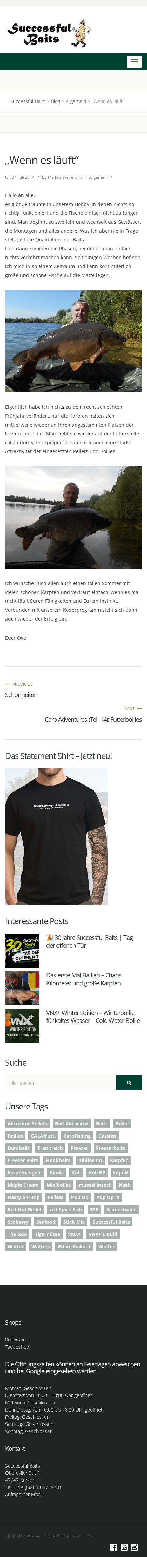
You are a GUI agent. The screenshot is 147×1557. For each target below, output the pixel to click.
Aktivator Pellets (27, 1123)
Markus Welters (62, 177)
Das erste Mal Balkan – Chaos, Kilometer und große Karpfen (84, 979)
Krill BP (97, 1172)
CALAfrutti (43, 1135)
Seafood (45, 1222)
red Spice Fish (66, 1209)
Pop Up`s (107, 1197)
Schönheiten (21, 695)
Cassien (107, 1135)
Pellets (55, 1197)
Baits (102, 1123)
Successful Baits (111, 1222)
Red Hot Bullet (25, 1209)
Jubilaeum (90, 1160)
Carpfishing (77, 1135)
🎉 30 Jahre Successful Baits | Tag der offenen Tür (89, 941)
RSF (94, 1209)
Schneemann (121, 1209)
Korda (57, 1172)
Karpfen (119, 1160)
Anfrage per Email (23, 1494)
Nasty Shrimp (24, 1197)
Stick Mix (74, 1222)
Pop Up (80, 1197)
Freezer (79, 1148)
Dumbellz (19, 1148)
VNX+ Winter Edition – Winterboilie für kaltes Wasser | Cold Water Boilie (93, 1017)
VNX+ (74, 1234)
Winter (106, 1246)
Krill (76, 1172)
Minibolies (58, 1185)
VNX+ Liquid (103, 1234)
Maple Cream (23, 1185)
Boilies (15, 1135)
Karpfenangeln (25, 1172)
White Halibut (74, 1246)
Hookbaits (58, 1160)
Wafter (16, 1246)
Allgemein (98, 177)
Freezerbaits (110, 1148)
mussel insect (95, 1185)
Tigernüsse (47, 1234)
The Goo (17, 1234)
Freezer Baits (23, 1160)
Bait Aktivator (71, 1123)
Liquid (120, 1172)
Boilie (122, 1123)
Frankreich (50, 1148)
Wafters (40, 1246)
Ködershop (16, 1339)
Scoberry (18, 1222)
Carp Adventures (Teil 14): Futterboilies (93, 719)
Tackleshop (17, 1347)
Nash (125, 1185)
